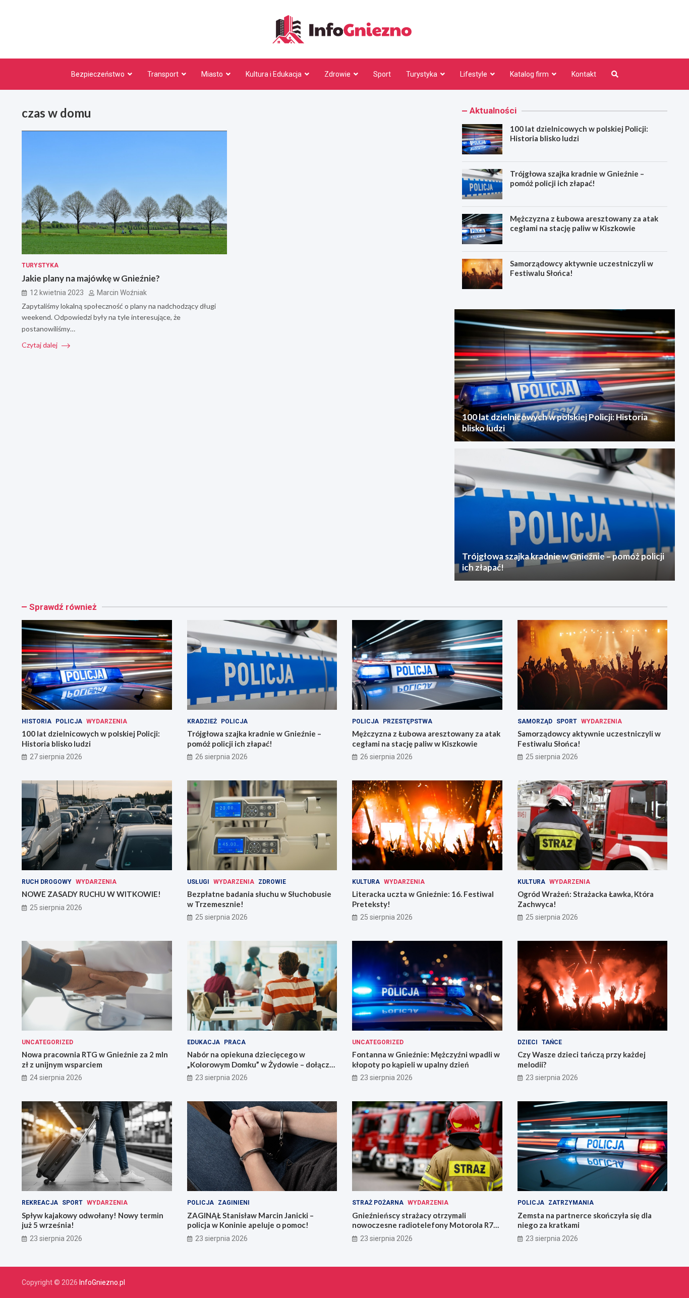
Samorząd (535, 721)
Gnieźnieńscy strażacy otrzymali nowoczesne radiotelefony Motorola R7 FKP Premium (422, 1225)
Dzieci (528, 1042)
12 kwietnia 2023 (57, 293)
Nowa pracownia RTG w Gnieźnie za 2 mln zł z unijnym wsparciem (95, 1059)
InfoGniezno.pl (102, 1282)
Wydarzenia (106, 721)
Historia (36, 721)
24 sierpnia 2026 (56, 1078)
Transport (163, 74)
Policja (68, 721)
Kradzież (202, 721)
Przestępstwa (407, 721)
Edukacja (203, 1042)
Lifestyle (473, 74)
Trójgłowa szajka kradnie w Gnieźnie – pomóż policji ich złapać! (577, 178)
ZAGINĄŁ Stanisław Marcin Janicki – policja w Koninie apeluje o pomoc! (250, 1220)
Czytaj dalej (40, 345)
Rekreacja (40, 1202)
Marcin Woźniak (122, 293)
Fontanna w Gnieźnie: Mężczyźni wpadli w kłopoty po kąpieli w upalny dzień (426, 1059)
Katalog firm (529, 74)
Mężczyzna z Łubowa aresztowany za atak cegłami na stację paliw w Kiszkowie (584, 223)
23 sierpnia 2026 (221, 1078)
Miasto (212, 74)
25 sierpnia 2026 (552, 757)
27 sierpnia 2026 (56, 757)
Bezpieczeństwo (98, 74)
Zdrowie (337, 74)
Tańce (552, 1042)
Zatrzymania (571, 1202)
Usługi (198, 881)
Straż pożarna (378, 1202)
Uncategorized (47, 1042)
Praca (235, 1042)
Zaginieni (234, 1202)
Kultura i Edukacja (274, 74)
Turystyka (421, 74)
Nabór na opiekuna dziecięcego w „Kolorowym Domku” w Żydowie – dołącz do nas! (258, 1064)
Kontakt (583, 74)
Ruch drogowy (47, 881)
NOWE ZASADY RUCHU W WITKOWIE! (91, 893)
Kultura (366, 881)
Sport (382, 74)
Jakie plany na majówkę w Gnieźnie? (91, 278)
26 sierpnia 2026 (221, 757)
